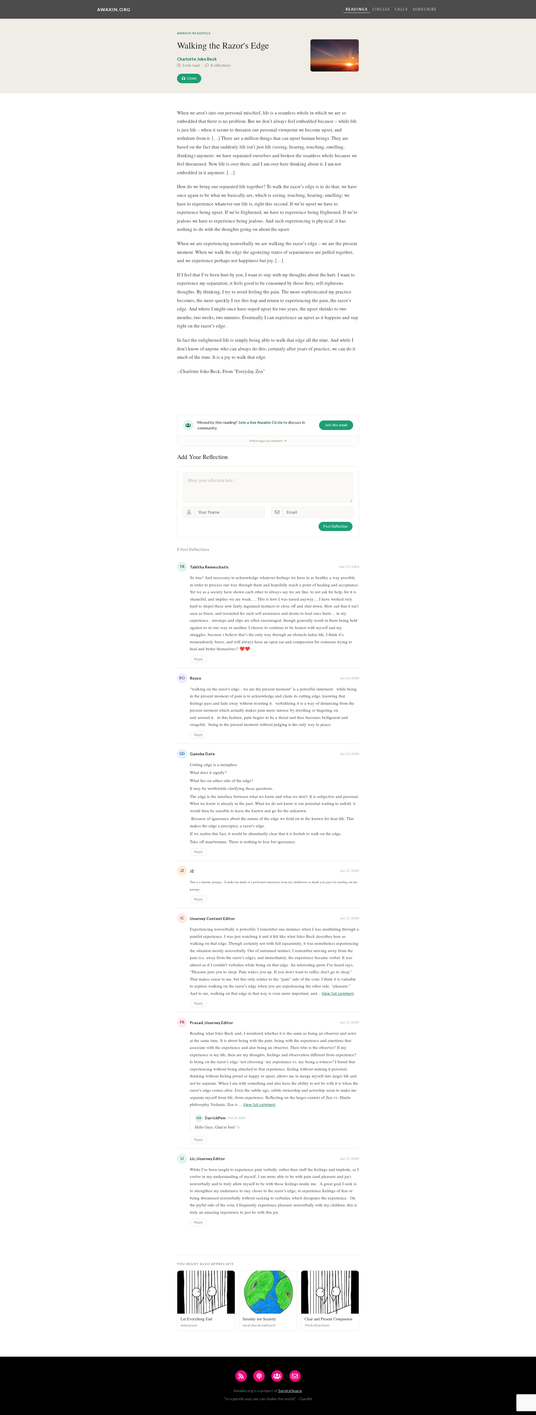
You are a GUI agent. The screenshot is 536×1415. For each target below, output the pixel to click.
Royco (195, 678)
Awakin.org (114, 9)
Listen (192, 78)
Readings (357, 9)
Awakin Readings (193, 33)
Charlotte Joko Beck (197, 58)
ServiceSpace (290, 1390)
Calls (401, 9)
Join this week (336, 425)
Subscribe (425, 9)
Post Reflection (335, 526)
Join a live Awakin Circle (260, 422)
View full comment (338, 993)
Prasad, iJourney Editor (211, 1022)
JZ (192, 871)
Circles (381, 9)
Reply (198, 659)
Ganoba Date (202, 753)
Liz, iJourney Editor (207, 1158)
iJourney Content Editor (212, 918)
